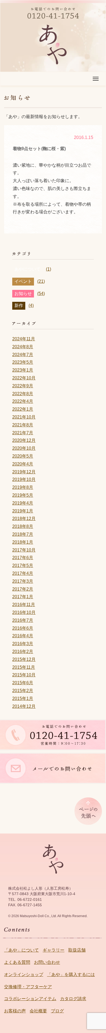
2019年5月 (22, 495)
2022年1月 (22, 409)
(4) (31, 305)
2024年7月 (22, 354)
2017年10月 (24, 550)
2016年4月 (22, 635)
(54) (41, 293)
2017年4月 (22, 573)
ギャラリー (53, 950)
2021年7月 (22, 432)
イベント (23, 281)
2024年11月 (23, 339)
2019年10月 (24, 479)
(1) (48, 269)
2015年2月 (22, 690)
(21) (41, 281)
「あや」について (21, 950)
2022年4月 (22, 401)
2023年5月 (22, 362)
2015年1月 (22, 698)
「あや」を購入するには (71, 974)
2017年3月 (22, 581)
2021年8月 (22, 425)
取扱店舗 (77, 950)
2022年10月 (24, 378)
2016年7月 (22, 620)
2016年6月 (22, 628)
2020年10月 (24, 448)
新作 (18, 305)
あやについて (27, 269)
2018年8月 (22, 526)
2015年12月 (24, 659)
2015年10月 (24, 675)
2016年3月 (22, 643)
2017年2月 (22, 589)
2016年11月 (23, 604)
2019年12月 (24, 472)
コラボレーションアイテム (30, 998)
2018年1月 (22, 542)
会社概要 (38, 1011)
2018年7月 (22, 534)
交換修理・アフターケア (28, 986)
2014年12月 (24, 706)
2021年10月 (24, 417)
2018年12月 (24, 518)
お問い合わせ (47, 962)
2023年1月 (22, 370)
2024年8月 (22, 346)
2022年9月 (22, 386)
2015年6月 (22, 682)
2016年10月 (24, 612)
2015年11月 (23, 667)
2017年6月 (22, 557)
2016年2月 (22, 651)
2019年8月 (22, 487)
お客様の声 (15, 1011)
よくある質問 (17, 962)
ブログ (57, 1011)
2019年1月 (22, 511)
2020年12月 (24, 440)
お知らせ (23, 293)
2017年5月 (22, 565)
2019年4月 (22, 503)
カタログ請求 (73, 998)
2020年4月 (22, 464)
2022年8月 (22, 393)
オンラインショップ (23, 974)
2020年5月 (22, 456)
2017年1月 (22, 596)
